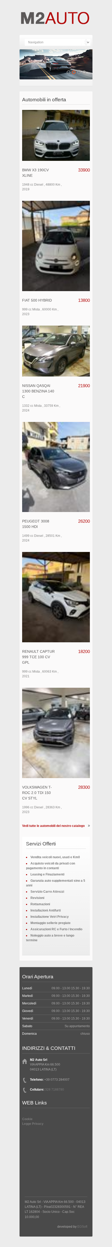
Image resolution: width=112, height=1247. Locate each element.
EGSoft (82, 1226)
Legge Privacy (32, 1124)
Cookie (27, 1119)
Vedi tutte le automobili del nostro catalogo (53, 826)
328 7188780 (54, 1089)
